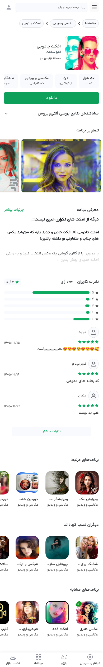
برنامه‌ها (90, 23)
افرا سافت (53, 52)
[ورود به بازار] (8, 7)
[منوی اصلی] (94, 7)
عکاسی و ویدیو (63, 23)
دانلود (51, 98)
